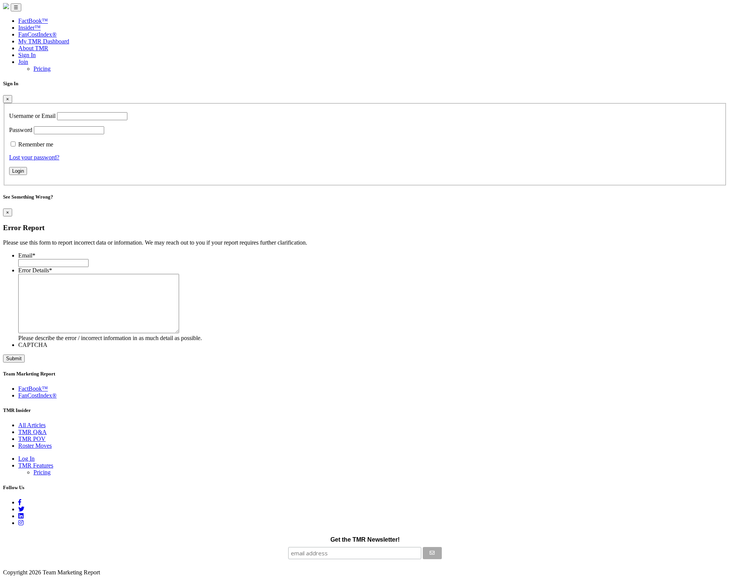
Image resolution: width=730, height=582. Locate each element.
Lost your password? (34, 157)
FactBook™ (33, 20)
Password (20, 130)
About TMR (33, 48)
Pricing (42, 68)
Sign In (27, 55)
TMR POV (32, 439)
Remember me (35, 144)
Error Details (35, 270)
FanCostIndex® (37, 34)
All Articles (32, 425)
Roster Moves (35, 445)
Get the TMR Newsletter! (365, 539)
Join (23, 62)
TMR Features (35, 465)
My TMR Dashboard (43, 41)
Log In (26, 458)
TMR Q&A (32, 432)
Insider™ (29, 27)
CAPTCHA (33, 345)
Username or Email (32, 116)
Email (26, 255)
